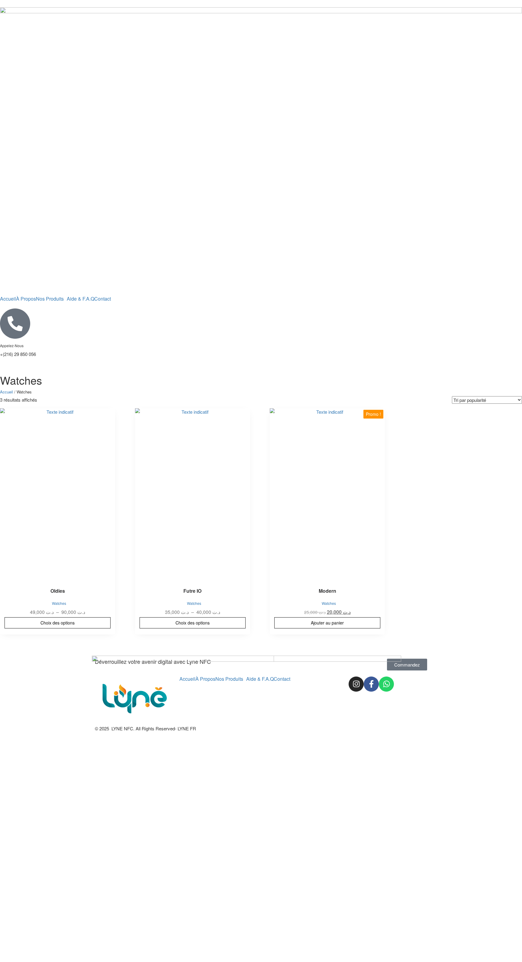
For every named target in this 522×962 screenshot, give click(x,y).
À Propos (26, 298)
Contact (102, 298)
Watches (59, 603)
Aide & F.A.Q (80, 298)
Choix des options (57, 623)
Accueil (8, 298)
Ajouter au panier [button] (327, 623)
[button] (51, 298)
